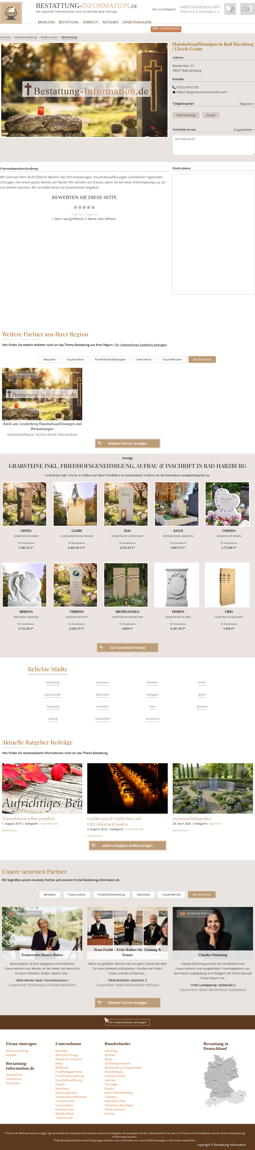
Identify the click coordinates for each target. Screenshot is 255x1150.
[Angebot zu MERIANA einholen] (24, 584)
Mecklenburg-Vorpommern (123, 1067)
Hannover (102, 682)
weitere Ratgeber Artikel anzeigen (127, 845)
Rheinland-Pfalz (115, 1101)
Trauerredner (77, 894)
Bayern (109, 1088)
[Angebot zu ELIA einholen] (125, 504)
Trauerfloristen (172, 359)
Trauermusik (64, 1118)
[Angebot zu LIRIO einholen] (227, 584)
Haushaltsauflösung (26, 37)
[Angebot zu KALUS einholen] (176, 504)
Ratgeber (110, 22)
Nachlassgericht (66, 1093)
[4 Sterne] (88, 207)
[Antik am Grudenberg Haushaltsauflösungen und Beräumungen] (42, 394)
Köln (152, 706)
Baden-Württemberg (130, 985)
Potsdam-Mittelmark (62, 985)
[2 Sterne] (80, 207)
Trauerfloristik (48, 823)
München (102, 694)
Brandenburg (38, 985)
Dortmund (152, 719)
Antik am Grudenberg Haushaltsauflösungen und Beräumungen (42, 426)
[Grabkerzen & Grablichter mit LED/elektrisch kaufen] (127, 788)
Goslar (210, 115)
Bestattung (69, 22)
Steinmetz (143, 894)
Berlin (202, 694)
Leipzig (53, 719)
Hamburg (53, 706)
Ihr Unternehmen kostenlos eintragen (141, 345)
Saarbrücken (52, 694)
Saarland (111, 1097)
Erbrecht (91, 22)
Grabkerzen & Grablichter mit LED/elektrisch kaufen (114, 821)
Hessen (110, 1114)
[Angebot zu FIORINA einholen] (176, 584)
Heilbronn (152, 985)
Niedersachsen (49, 37)
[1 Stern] (75, 207)
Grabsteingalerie (137, 22)
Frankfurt (102, 706)
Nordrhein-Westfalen (119, 1105)
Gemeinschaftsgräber (192, 818)
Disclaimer (13, 1083)
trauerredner (75, 359)
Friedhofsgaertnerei (68, 1072)
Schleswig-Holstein (117, 1063)
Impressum (14, 1079)
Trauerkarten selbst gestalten (28, 818)
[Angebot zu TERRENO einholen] (75, 584)
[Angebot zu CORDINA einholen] (227, 504)
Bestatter (50, 359)
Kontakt (11, 1055)
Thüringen (112, 1084)
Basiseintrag (25, 374)
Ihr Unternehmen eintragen (128, 1022)
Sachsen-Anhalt (46, 434)
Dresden (152, 682)
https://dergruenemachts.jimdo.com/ (202, 92)
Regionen (247, 104)
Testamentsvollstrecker (71, 1097)
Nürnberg (52, 682)
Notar (59, 1063)
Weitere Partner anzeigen (127, 1002)
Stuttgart (152, 694)
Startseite (5, 37)
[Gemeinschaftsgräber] (213, 788)
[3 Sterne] (84, 207)
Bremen (202, 706)
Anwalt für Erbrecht (68, 1059)
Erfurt (202, 682)
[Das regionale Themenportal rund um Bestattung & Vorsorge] (11, 13)
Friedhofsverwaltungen (110, 359)
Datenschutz (14, 1075)
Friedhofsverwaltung (111, 894)
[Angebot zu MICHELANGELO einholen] (125, 584)
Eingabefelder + (244, 130)
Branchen (46, 22)
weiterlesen (10, 830)
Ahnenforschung (66, 1055)
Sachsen (110, 1080)
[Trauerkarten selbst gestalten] (42, 788)
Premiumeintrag (28, 913)
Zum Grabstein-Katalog (127, 647)
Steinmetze (143, 359)
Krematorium (64, 1109)
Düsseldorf (102, 719)
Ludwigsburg (237, 989)
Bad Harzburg (69, 37)
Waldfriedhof (64, 1114)
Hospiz (60, 1084)
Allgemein (215, 823)
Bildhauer (62, 1067)
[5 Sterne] (93, 207)
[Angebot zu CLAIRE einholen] (75, 504)
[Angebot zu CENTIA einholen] (24, 504)
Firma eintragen (166, 28)
